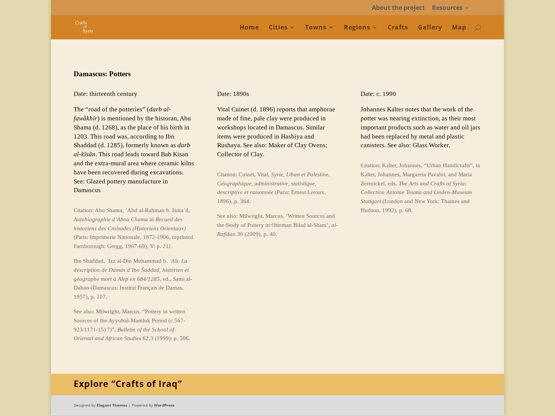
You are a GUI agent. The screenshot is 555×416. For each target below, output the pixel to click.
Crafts (398, 28)
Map (459, 28)
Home (249, 28)
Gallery (430, 28)
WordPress (164, 405)
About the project (398, 8)
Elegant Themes (112, 405)
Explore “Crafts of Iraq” (128, 383)
